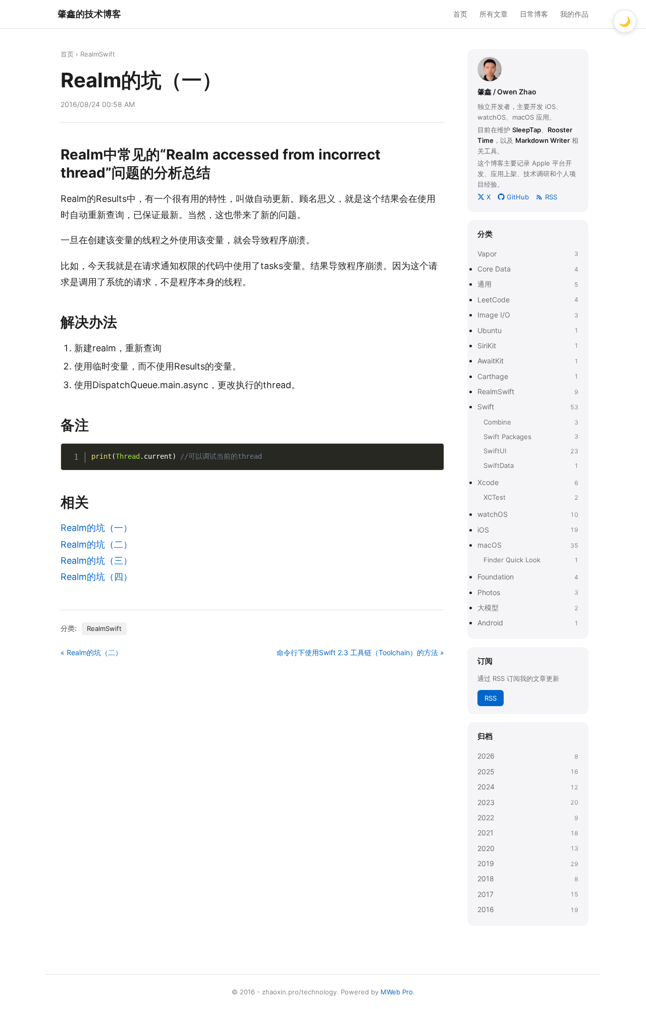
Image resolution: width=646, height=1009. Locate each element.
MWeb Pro (397, 992)
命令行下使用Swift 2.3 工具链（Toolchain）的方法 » (360, 652)
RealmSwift (97, 54)
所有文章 (493, 14)
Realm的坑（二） (96, 544)
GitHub (518, 197)
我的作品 (574, 14)
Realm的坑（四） (96, 576)
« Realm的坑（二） (91, 652)
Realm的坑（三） (96, 560)
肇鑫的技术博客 (89, 14)
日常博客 (534, 14)
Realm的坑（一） (96, 527)
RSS (551, 197)
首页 (460, 14)
